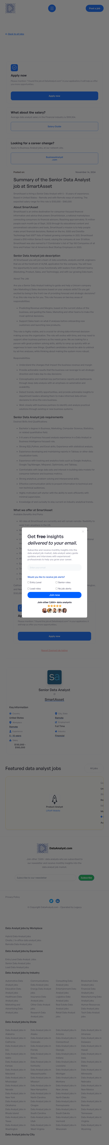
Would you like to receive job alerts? (46, 577)
